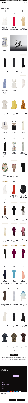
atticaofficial (3, 384)
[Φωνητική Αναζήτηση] (26, 4)
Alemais (5, 359)
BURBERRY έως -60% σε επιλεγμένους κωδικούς (9, 0)
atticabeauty (7, 384)
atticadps (3, 382)
